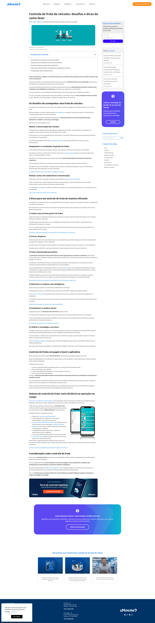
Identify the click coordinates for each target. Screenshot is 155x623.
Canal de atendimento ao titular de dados (17, 613)
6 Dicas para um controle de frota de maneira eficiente (46, 63)
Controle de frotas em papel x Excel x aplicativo (44, 65)
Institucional (107, 162)
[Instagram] (132, 615)
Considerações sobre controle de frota (42, 71)
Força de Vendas (108, 157)
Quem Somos (8, 610)
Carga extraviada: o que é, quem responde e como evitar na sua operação (50, 579)
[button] (95, 54)
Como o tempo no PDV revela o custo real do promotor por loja (104, 578)
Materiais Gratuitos (10, 608)
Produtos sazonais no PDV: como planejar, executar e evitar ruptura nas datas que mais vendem (77, 579)
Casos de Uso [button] (80, 4)
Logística (39, 22)
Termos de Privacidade (11, 615)
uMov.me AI (46, 4)
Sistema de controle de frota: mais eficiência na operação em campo (50, 68)
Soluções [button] (56, 4)
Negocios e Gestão (109, 167)
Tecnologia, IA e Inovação (111, 165)
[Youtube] (130, 615)
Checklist (106, 160)
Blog (34, 22)
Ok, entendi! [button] (16, 617)
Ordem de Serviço (109, 155)
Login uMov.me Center (11, 606)
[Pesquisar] (121, 137)
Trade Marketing (108, 153)
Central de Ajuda (9, 603)
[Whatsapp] (127, 615)
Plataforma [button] (67, 4)
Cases (105, 148)
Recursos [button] (92, 4)
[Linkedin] (125, 615)
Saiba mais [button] (14, 612)
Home (31, 22)
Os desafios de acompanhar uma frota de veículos (45, 60)
